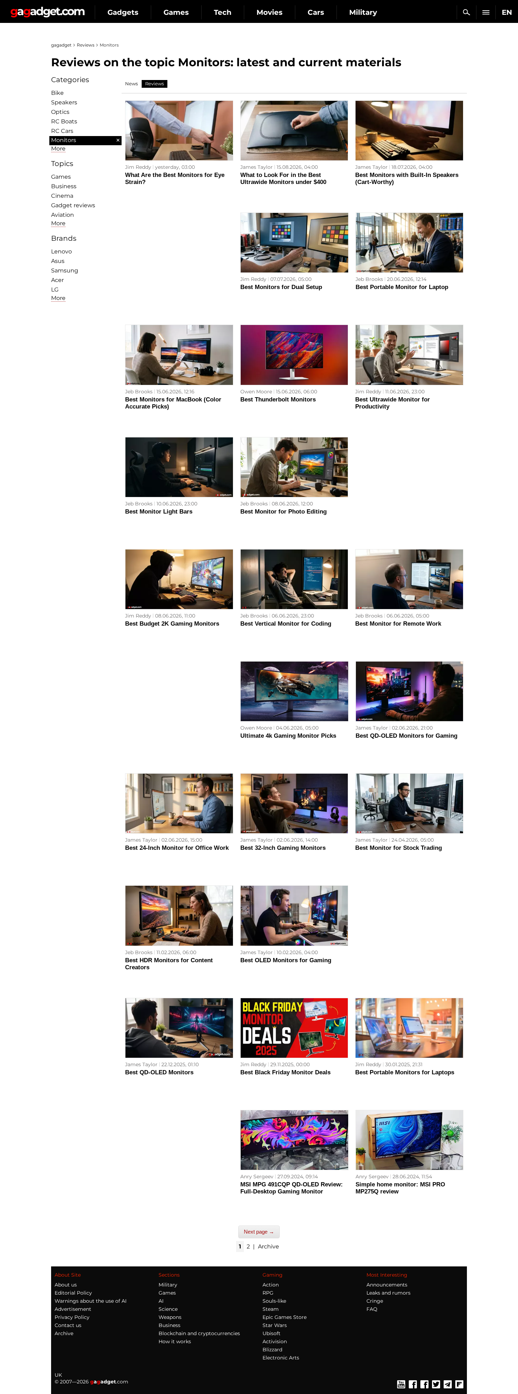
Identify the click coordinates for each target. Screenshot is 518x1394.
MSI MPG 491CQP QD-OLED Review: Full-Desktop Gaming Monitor (291, 1188)
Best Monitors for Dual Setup (281, 287)
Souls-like (274, 1301)
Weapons (170, 1317)
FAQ (371, 1309)
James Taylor (256, 167)
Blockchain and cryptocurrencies (199, 1333)
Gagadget (47, 9)
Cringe (374, 1301)
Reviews (85, 45)
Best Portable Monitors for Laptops (404, 1072)
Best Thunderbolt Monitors (278, 399)
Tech (223, 12)
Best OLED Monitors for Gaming (285, 960)
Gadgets (122, 12)
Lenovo (61, 251)
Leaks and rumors (388, 1293)
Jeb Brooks (369, 279)
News (131, 83)
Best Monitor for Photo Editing (283, 511)
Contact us (68, 1325)
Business (63, 186)
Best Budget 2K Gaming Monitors (172, 623)
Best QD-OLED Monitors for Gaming (406, 735)
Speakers (64, 102)
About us (66, 1285)
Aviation (62, 214)
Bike (57, 93)
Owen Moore (256, 391)
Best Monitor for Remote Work (398, 623)
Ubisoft (271, 1333)
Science (168, 1309)
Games (176, 12)
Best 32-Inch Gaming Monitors (283, 848)
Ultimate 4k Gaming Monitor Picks (288, 735)
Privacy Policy (72, 1317)
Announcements (386, 1285)
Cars (316, 12)
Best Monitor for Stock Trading (398, 848)
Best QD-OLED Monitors (159, 1072)
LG (54, 289)
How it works (175, 1341)
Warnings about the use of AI (91, 1301)
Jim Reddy (138, 167)
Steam (271, 1309)
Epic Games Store (285, 1317)
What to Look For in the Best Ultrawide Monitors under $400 (283, 178)
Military (363, 12)
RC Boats (64, 121)
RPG (268, 1293)
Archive (268, 1246)
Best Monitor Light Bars (158, 511)
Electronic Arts (281, 1358)
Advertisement (73, 1309)
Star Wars (275, 1325)
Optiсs (60, 112)
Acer (57, 280)
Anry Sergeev (256, 1176)
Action (271, 1285)
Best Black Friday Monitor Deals (285, 1072)
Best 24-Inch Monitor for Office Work (177, 848)
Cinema (62, 195)
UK (58, 1375)
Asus (57, 261)
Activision (275, 1341)
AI (161, 1301)
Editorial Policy (73, 1293)
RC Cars (62, 131)
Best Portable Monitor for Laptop (402, 287)
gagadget (61, 45)
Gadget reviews (73, 205)
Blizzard (272, 1349)
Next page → (259, 1232)
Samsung (64, 270)
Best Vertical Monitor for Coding (285, 623)
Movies (270, 12)
